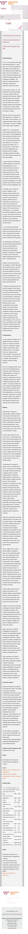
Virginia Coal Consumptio (9, 774)
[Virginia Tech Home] (9, 4)
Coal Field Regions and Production (12, 35)
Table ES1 (5, 873)
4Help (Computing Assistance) (18, 7)
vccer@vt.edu (13, 928)
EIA (8, 875)
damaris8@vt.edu (18, 914)
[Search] (26, 16)
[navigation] (26, 1)
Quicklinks (8, 6)
